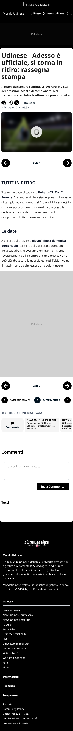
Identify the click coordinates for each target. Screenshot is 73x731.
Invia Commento (52, 486)
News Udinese (55, 13)
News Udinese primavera (18, 615)
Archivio (7, 704)
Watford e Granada (14, 657)
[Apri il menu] (5, 4)
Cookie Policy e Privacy (16, 713)
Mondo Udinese (13, 13)
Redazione (9, 685)
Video (6, 667)
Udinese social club (14, 634)
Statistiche (9, 629)
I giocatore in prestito (16, 643)
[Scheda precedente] (5, 163)
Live (5, 638)
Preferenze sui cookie (15, 723)
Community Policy (13, 709)
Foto (5, 662)
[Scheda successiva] (67, 163)
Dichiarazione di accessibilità (20, 718)
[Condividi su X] (16, 102)
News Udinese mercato (16, 619)
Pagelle (7, 624)
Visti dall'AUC (10, 653)
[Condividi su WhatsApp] (3, 102)
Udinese (36, 13)
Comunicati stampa (14, 648)
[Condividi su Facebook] (10, 102)
